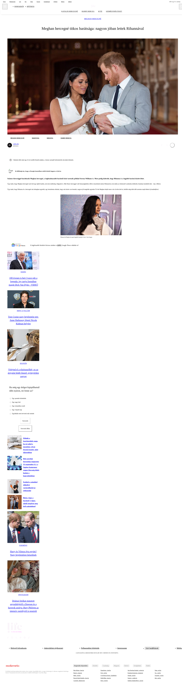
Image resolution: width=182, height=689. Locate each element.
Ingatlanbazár (47, 1)
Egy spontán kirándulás (19, 398)
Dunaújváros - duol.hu (106, 670)
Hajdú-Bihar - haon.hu (106, 678)
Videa (31, 1)
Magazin (116, 666)
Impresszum (122, 648)
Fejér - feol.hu (104, 673)
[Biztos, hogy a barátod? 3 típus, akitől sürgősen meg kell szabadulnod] (14, 502)
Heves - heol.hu (104, 680)
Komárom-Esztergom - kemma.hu (135, 673)
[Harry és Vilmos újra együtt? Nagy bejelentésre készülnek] (23, 527)
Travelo (38, 1)
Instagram (23, 595)
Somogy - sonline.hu (132, 678)
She (25, 1)
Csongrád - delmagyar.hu (79, 680)
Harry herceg (88, 11)
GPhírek (55, 1)
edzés (23, 272)
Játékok (70, 1)
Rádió (148, 666)
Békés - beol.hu (76, 675)
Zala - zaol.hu (158, 678)
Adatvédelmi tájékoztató (53, 648)
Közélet (95, 666)
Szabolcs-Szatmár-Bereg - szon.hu (135, 680)
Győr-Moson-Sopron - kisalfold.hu (108, 675)
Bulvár (126, 666)
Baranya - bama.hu (77, 673)
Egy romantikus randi (18, 406)
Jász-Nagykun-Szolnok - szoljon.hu (136, 670)
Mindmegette (12, 1)
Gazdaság (106, 666)
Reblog (62, 1)
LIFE (59, 245)
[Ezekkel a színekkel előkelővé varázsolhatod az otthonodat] (14, 486)
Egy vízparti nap (17, 410)
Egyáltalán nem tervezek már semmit (23, 413)
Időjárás (30, 6)
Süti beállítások (152, 648)
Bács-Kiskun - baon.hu (78, 670)
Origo (4, 1)
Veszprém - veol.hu (159, 675)
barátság (35, 138)
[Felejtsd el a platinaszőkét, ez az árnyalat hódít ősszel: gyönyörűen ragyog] (23, 345)
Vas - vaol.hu (158, 673)
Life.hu (16, 144)
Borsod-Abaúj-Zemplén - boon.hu (81, 678)
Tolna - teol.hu (158, 670)
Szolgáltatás (137, 666)
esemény (23, 545)
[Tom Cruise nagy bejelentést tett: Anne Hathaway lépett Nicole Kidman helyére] (23, 299)
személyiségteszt (114, 11)
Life (20, 1)
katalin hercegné (69, 11)
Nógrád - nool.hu (131, 675)
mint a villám (23, 311)
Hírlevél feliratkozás (19, 648)
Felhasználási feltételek (90, 648)
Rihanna (50, 138)
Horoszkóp (19, 6)
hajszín (23, 363)
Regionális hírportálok (80, 666)
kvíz (100, 11)
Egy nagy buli (16, 402)
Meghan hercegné (92, 19)
